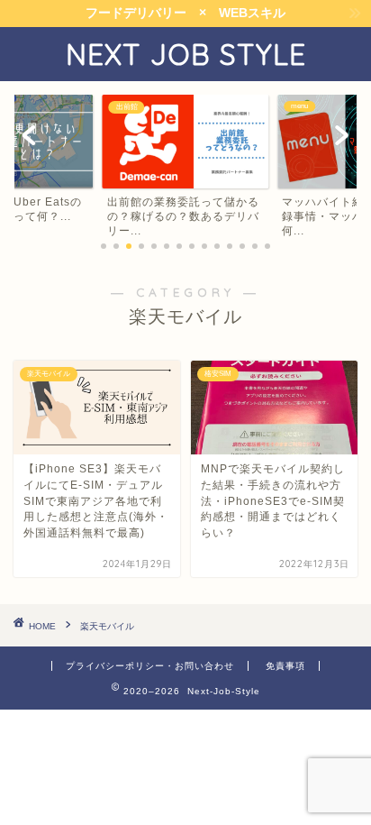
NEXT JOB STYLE (186, 54)
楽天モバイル (107, 626)
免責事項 (285, 666)
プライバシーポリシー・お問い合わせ (150, 666)
